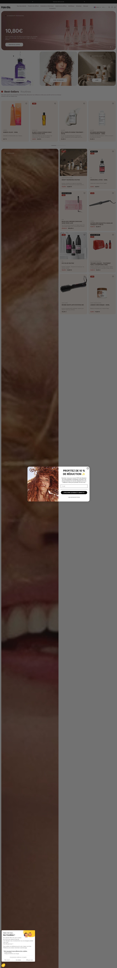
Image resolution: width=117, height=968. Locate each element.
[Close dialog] (88, 468)
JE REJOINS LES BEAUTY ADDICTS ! (74, 492)
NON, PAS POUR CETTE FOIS (74, 497)
